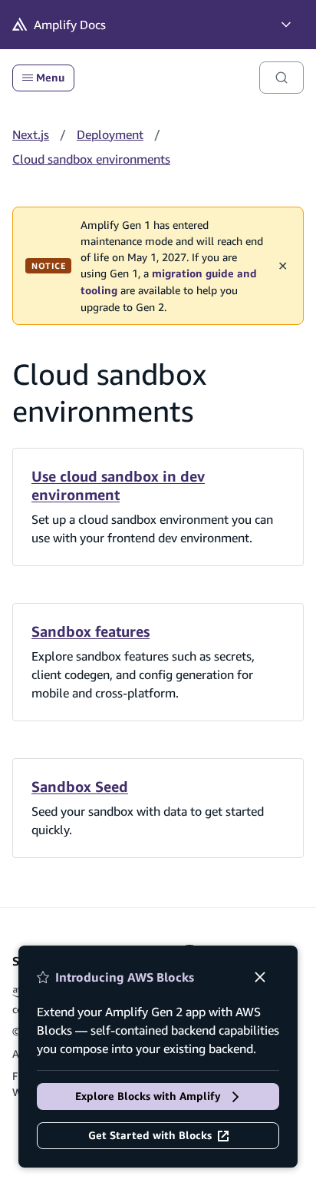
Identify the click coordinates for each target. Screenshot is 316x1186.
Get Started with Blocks (150, 1135)
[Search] (281, 77)
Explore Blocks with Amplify (148, 1096)
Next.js (30, 134)
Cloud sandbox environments (91, 159)
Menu (50, 77)
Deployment (110, 134)
